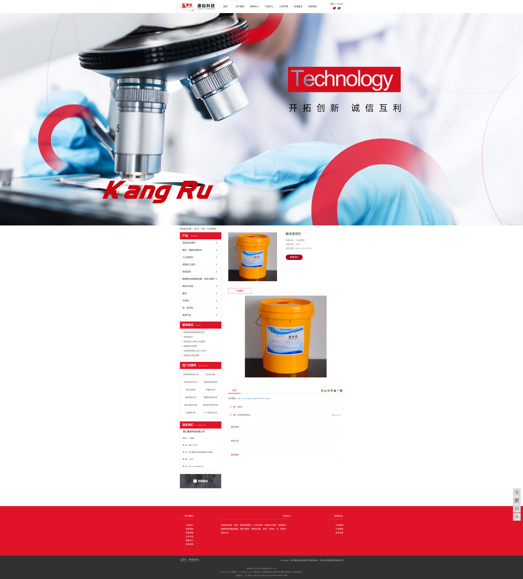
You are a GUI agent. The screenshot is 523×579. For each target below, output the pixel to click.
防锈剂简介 (188, 337)
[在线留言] (517, 508)
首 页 (196, 229)
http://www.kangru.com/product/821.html (254, 398)
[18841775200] (517, 492)
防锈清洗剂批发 (210, 382)
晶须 (184, 293)
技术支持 (339, 533)
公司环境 (283, 6)
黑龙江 (250, 576)
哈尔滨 (270, 576)
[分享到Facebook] (341, 391)
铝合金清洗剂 (275, 572)
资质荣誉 (189, 533)
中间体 (185, 300)
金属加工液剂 (188, 264)
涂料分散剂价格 (190, 405)
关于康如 (240, 6)
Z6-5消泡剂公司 (210, 413)
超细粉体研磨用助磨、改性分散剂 (198, 279)
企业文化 (189, 537)
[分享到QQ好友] (332, 391)
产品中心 (269, 6)
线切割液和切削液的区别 (194, 332)
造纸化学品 (187, 286)
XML (275, 569)
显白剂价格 (210, 374)
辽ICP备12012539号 (246, 572)
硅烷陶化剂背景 (190, 346)
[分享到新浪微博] (325, 391)
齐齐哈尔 (280, 576)
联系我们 (312, 6)
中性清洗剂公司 (190, 382)
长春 (275, 576)
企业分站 (257, 569)
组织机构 (189, 529)
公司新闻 (339, 525)
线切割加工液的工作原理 (194, 342)
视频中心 (189, 540)
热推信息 (249, 569)
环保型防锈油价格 (190, 374)
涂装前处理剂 (188, 243)
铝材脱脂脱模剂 (244, 415)
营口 (258, 576)
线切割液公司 (190, 397)
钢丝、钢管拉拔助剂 (192, 250)
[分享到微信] (329, 391)
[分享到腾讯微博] (338, 391)
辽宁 (246, 576)
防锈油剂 (186, 272)
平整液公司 (210, 390)
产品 (203, 229)
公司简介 (189, 525)
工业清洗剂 (211, 229)
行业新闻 (339, 529)
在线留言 (298, 6)
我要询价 (294, 257)
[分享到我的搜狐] (335, 391)
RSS (270, 569)
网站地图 (265, 569)
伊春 (285, 576)
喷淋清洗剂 (266, 572)
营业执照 (189, 544)
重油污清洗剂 (286, 572)
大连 (266, 576)
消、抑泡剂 (187, 308)
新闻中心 (254, 6)
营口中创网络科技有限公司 (331, 560)
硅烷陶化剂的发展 (191, 355)
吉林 (255, 576)
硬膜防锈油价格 (210, 397)
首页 (225, 6)
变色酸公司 (190, 413)
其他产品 (186, 315)
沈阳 (262, 576)
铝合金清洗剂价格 (210, 405)
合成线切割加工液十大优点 (195, 351)
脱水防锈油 (190, 390)
